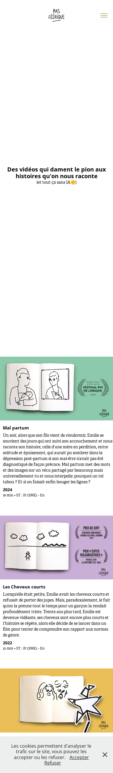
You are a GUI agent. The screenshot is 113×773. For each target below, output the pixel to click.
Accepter (79, 757)
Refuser (52, 763)
